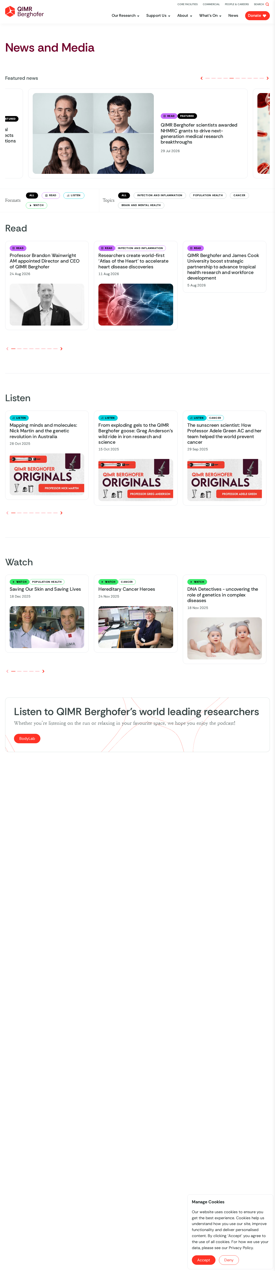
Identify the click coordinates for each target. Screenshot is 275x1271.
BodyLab (27, 738)
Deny (229, 1260)
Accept (203, 1260)
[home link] (24, 12)
